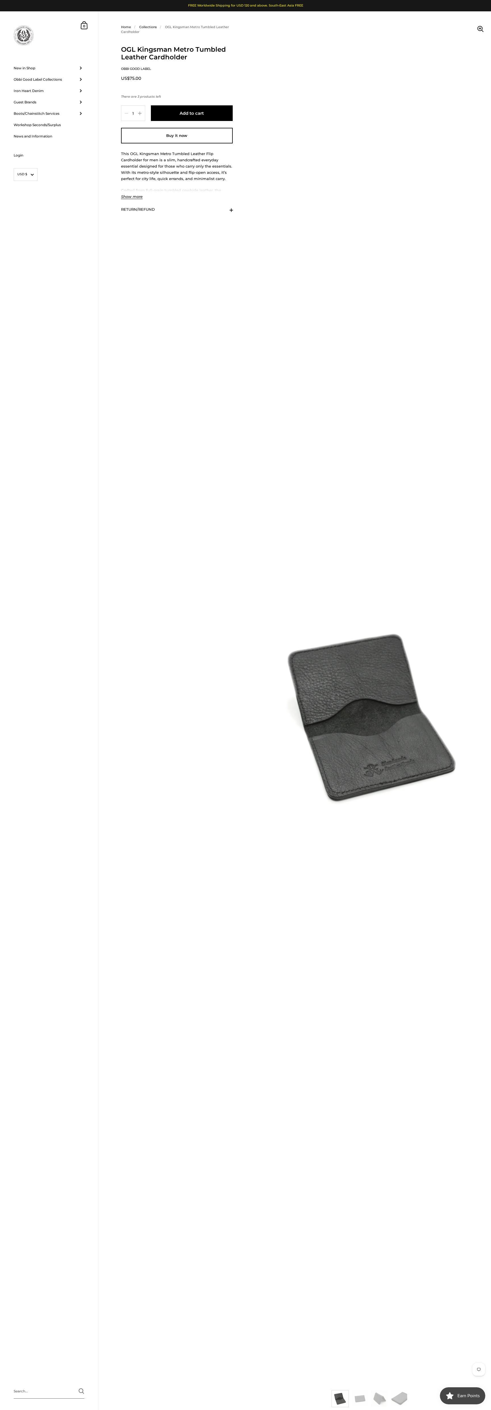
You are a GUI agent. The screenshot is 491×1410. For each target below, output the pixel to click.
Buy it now (176, 135)
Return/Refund (138, 209)
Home (126, 27)
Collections (148, 27)
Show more (132, 197)
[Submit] (81, 1391)
